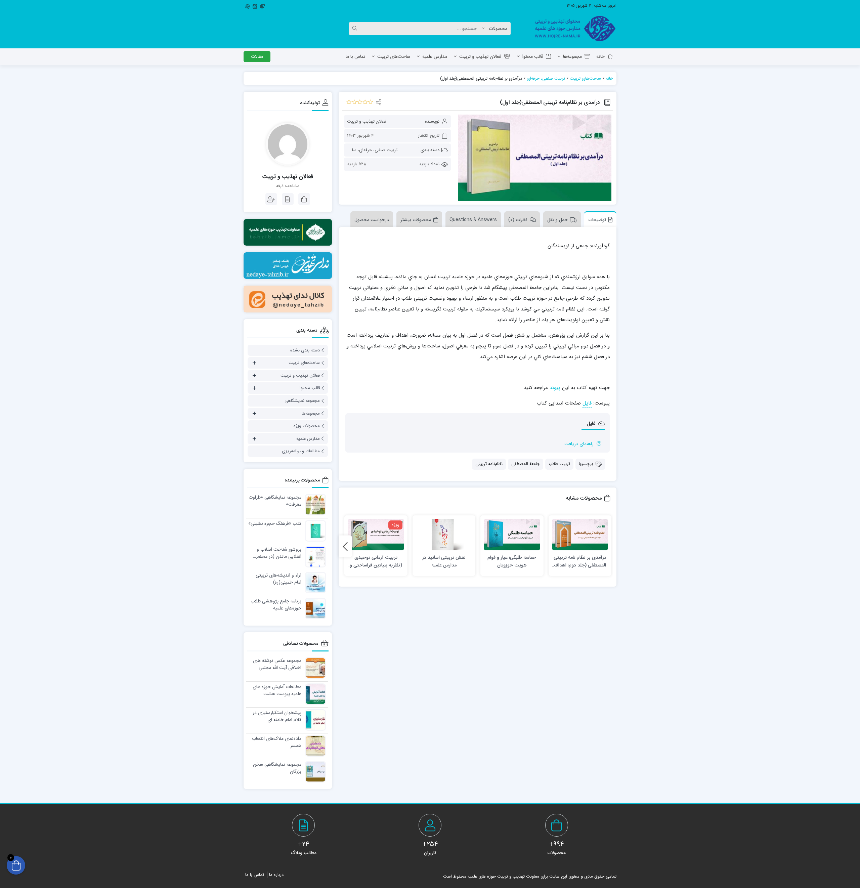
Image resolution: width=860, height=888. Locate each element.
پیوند (555, 388)
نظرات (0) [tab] (517, 219)
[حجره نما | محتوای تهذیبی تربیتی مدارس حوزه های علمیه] (572, 28)
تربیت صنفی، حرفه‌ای (546, 78)
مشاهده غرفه (287, 186)
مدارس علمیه (434, 56)
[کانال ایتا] (288, 299)
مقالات (257, 56)
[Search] (355, 28)
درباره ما (276, 874)
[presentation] (345, 546)
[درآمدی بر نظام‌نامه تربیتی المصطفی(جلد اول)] (534, 158)
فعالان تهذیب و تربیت (480, 56)
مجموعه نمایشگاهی (302, 400)
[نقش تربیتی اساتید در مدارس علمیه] (444, 535)
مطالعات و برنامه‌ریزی (301, 451)
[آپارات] (247, 5)
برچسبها (586, 463)
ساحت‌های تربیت (393, 56)
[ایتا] (255, 5)
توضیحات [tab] (597, 219)
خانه (600, 56)
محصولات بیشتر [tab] (415, 219)
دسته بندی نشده (305, 350)
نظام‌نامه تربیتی (489, 463)
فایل (587, 403)
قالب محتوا (532, 56)
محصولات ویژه (307, 425)
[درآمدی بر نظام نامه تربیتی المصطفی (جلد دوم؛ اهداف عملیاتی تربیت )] (580, 535)
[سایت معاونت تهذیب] (288, 232)
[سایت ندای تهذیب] (288, 265)
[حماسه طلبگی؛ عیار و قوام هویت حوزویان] (512, 535)
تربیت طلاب (559, 463)
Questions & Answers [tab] (473, 219)
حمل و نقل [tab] (557, 219)
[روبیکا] (262, 5)
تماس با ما (355, 56)
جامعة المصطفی (525, 463)
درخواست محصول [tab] (371, 219)
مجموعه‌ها (572, 56)
